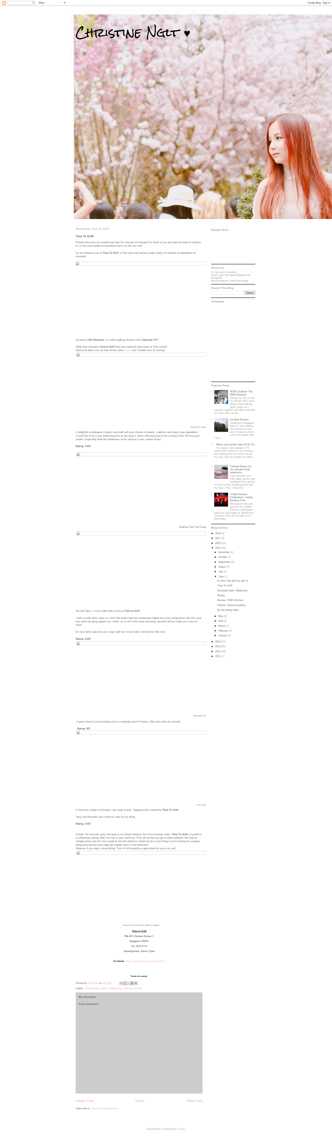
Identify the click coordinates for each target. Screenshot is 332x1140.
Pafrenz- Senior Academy (231, 605)
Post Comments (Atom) (104, 1108)
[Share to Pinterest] (136, 983)
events (103, 988)
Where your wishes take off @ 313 (235, 444)
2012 (218, 651)
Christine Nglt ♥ (133, 32)
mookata (127, 988)
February (223, 630)
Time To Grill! (224, 585)
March (222, 625)
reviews (138, 988)
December (224, 552)
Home (139, 1101)
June (221, 576)
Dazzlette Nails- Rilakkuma (232, 590)
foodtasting (115, 988)
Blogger (181, 1129)
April (221, 620)
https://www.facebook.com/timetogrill (145, 961)
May (221, 616)
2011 (218, 656)
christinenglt (91, 988)
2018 (218, 533)
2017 (218, 538)
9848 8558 (141, 946)
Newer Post (85, 1101)
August (222, 566)
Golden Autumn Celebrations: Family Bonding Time (241, 497)
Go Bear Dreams (239, 419)
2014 (218, 641)
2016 (218, 543)
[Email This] (121, 983)
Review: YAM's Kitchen (230, 600)
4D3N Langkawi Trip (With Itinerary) (241, 393)
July (221, 571)
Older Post (194, 1101)
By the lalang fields (228, 609)
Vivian (127, 350)
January (223, 635)
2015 (218, 547)
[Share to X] (128, 983)
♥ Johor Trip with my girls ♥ (232, 580)
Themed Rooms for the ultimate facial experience (240, 469)
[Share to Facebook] (132, 983)
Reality (221, 595)
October (223, 557)
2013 (218, 646)
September (224, 561)
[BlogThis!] (125, 983)
